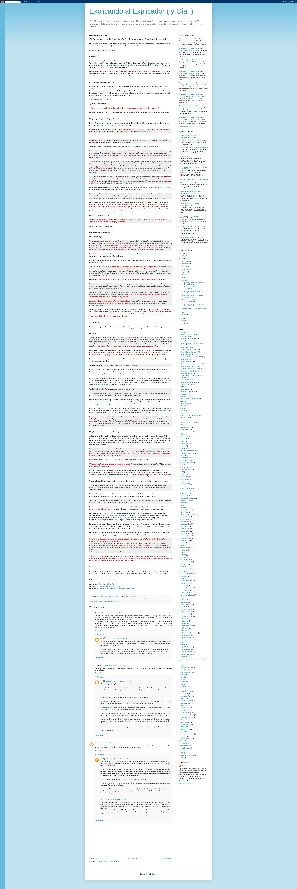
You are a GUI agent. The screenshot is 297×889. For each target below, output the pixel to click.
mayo (184, 280)
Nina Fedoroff (184, 670)
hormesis (183, 578)
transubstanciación (186, 746)
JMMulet (183, 597)
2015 (182, 258)
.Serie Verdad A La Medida (188, 382)
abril (184, 312)
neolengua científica (186, 667)
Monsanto (183, 656)
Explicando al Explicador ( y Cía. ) (141, 11)
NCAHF (182, 665)
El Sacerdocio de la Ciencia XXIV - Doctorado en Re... (193, 305)
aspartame (183, 406)
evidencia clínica (185, 529)
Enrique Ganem (185, 517)
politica (182, 689)
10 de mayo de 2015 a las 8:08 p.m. (113, 613)
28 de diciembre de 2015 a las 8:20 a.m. (118, 759)
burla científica (185, 429)
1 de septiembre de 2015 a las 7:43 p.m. (114, 665)
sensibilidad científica (187, 717)
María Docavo (184, 623)
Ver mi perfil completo (185, 783)
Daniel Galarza (185, 477)
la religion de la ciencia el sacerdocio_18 (193, 85)
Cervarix (183, 446)
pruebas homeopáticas (187, 691)
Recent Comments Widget (185, 126)
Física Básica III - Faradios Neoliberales (192, 226)
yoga (182, 757)
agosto (184, 272)
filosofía (182, 543)
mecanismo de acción (187, 640)
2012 (182, 324)
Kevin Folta (183, 607)
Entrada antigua (166, 858)
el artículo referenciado (105, 402)
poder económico (185, 686)
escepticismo (184, 522)
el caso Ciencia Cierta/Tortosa (152, 89)
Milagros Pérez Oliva (187, 649)
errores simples (185, 519)
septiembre (186, 269)
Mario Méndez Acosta (187, 626)
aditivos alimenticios (186, 384)
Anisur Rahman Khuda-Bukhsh (190, 398)
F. (95, 743)
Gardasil (183, 557)
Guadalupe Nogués (186, 559)
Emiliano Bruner (185, 510)
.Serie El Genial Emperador (189, 352)
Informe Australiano (186, 581)
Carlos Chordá (185, 436)
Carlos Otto (183, 439)
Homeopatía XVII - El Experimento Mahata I (194, 147)
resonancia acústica (186, 703)
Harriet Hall (184, 564)
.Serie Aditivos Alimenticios (188, 338)
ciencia (182, 455)
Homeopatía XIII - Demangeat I (190, 216)
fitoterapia (183, 550)
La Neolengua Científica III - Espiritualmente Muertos (189, 136)
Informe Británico (185, 583)
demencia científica (186, 491)
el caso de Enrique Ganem (109, 515)
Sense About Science (187, 715)
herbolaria (183, 566)
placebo (183, 684)
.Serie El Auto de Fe (186, 347)
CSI (181, 472)
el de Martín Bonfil (130, 518)
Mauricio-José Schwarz (163, 187)
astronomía (183, 410)
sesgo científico (185, 722)
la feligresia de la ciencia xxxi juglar (191, 108)
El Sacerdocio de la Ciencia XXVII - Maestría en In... (193, 292)
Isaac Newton (184, 585)
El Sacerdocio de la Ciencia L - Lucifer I (192, 237)
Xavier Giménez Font (187, 755)
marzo (184, 315)
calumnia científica (119, 599)
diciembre (185, 261)
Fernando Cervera (186, 538)
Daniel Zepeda (185, 484)
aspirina (183, 408)
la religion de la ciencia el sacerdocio (192, 96)
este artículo (96, 44)
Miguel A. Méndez (102, 601)
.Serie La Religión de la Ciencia (190, 368)
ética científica (184, 526)
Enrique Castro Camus (187, 514)
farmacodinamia (185, 533)
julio (183, 274)
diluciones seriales (186, 493)
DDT (181, 486)
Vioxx (182, 753)
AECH (182, 387)
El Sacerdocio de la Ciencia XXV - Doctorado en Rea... (193, 300)
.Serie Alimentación (186, 341)
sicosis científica (126, 494)
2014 (182, 318)
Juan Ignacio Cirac (186, 604)
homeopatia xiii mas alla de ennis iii (190, 62)
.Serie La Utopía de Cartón (188, 371)
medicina (183, 642)
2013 (182, 321)
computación (184, 467)
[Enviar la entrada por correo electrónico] (122, 596)
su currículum (98, 61)
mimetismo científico (186, 652)
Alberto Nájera (185, 389)
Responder (98, 630)
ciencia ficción (184, 458)
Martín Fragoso (185, 630)
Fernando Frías (185, 540)
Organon (183, 675)
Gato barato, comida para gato (189, 48)
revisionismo (184, 705)
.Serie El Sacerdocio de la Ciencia (104, 599)
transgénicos (184, 743)
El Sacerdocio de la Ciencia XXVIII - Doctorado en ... (193, 287)
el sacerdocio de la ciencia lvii (189, 119)
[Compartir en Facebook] (132, 596)
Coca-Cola (183, 465)
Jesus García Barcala (187, 595)
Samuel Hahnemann (187, 712)
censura (183, 441)
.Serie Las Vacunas (186, 373)
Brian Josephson (185, 427)
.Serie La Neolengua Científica (190, 366)
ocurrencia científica (186, 672)
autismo (182, 413)
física (182, 545)
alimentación (184, 394)
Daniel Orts (183, 481)
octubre (184, 266)
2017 (182, 253)
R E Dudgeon (184, 693)
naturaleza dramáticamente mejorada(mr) (193, 659)
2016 (182, 256)
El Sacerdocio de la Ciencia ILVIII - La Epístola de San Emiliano (192, 192)
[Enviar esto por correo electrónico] (126, 596)
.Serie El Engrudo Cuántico (189, 350)
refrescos (183, 698)
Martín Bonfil (159, 789)
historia (182, 571)
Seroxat (182, 719)
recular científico (185, 696)
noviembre (185, 264)
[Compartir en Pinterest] (135, 596)
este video (125, 440)
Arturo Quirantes (185, 403)
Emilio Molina (184, 512)
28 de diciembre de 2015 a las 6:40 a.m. (109, 743)
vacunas (183, 750)
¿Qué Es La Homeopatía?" (107, 125)
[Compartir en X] (130, 596)
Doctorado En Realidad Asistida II (110, 586)
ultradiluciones (185, 748)
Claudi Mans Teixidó (186, 462)
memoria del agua (186, 645)
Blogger (154, 874)
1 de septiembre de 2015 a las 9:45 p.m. (118, 681)
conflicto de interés (186, 469)
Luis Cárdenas (185, 614)
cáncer (182, 434)
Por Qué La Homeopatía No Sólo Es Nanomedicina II (116, 588)
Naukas (182, 663)
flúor (181, 552)
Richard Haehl (185, 708)
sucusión (183, 731)
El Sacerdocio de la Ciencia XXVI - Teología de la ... (193, 296)
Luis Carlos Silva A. (186, 616)
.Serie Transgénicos (186, 380)
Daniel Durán (184, 474)
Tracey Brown (184, 741)
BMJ (181, 425)
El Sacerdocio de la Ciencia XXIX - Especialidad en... (193, 283)
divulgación (155, 599)
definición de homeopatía (188, 488)
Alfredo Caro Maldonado (188, 391)
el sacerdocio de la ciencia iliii (189, 50)
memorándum (126, 292)
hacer (147, 535)
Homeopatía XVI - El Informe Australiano (194, 309)
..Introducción (184, 332)
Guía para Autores (115, 460)
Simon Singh (184, 727)
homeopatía (93, 601)
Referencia (98, 157)
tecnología (183, 736)
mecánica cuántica (186, 637)
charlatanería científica (131, 599)
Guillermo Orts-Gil (186, 562)
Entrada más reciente (96, 858)
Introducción (184, 156)
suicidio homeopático (187, 734)
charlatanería (184, 448)
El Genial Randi (185, 507)
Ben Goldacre (184, 420)
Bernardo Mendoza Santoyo (189, 422)
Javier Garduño (185, 592)
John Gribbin (184, 600)
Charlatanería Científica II (107, 584)
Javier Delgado (185, 590)
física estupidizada (186, 548)
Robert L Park (184, 710)
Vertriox (181, 39)
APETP (182, 401)
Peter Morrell (184, 682)
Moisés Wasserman (186, 654)
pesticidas (183, 679)
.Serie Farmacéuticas (187, 359)
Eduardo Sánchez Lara (187, 498)
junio (184, 277)
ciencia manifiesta (186, 460)
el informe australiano (101, 385)
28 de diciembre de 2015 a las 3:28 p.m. (116, 799)
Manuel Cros (184, 621)
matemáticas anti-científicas (189, 633)
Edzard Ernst (184, 503)
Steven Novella (185, 729)
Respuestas (101, 634)
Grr (100, 596)
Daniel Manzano (185, 479)
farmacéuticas (163, 599)
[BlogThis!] (128, 596)
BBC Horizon (184, 417)
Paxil (182, 677)
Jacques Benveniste (186, 588)
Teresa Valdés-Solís (186, 738)
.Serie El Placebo (185, 354)
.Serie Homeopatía (186, 361)
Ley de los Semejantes (187, 609)
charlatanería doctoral (145, 599)
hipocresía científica (186, 569)
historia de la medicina (187, 574)
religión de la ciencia (187, 701)
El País (182, 505)
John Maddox (184, 602)
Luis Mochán (184, 619)
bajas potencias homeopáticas (190, 415)
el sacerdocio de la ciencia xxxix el (190, 73)
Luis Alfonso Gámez (186, 611)
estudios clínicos (185, 524)
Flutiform (183, 555)
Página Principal (132, 858)
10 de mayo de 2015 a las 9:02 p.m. (117, 638)
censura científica (185, 443)
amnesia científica (186, 396)
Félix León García (186, 536)
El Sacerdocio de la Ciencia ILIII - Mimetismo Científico (190, 204)
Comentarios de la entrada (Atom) (109, 861)
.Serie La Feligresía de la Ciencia (190, 364)
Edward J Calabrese (186, 500)
